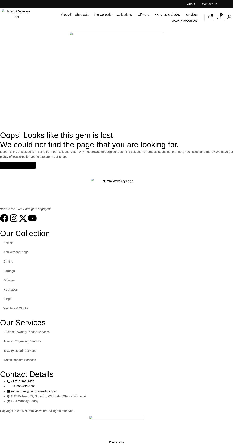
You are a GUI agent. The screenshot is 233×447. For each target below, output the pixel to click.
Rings (7, 299)
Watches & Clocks (15, 308)
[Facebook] (4, 218)
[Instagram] (13, 218)
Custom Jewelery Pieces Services (26, 332)
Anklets (8, 243)
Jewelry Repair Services (19, 350)
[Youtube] (32, 218)
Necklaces (10, 289)
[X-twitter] (23, 218)
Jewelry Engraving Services (22, 341)
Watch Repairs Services (19, 360)
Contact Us (209, 4)
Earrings (9, 271)
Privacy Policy (116, 442)
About (191, 4)
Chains (8, 261)
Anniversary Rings (15, 252)
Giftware (9, 280)
